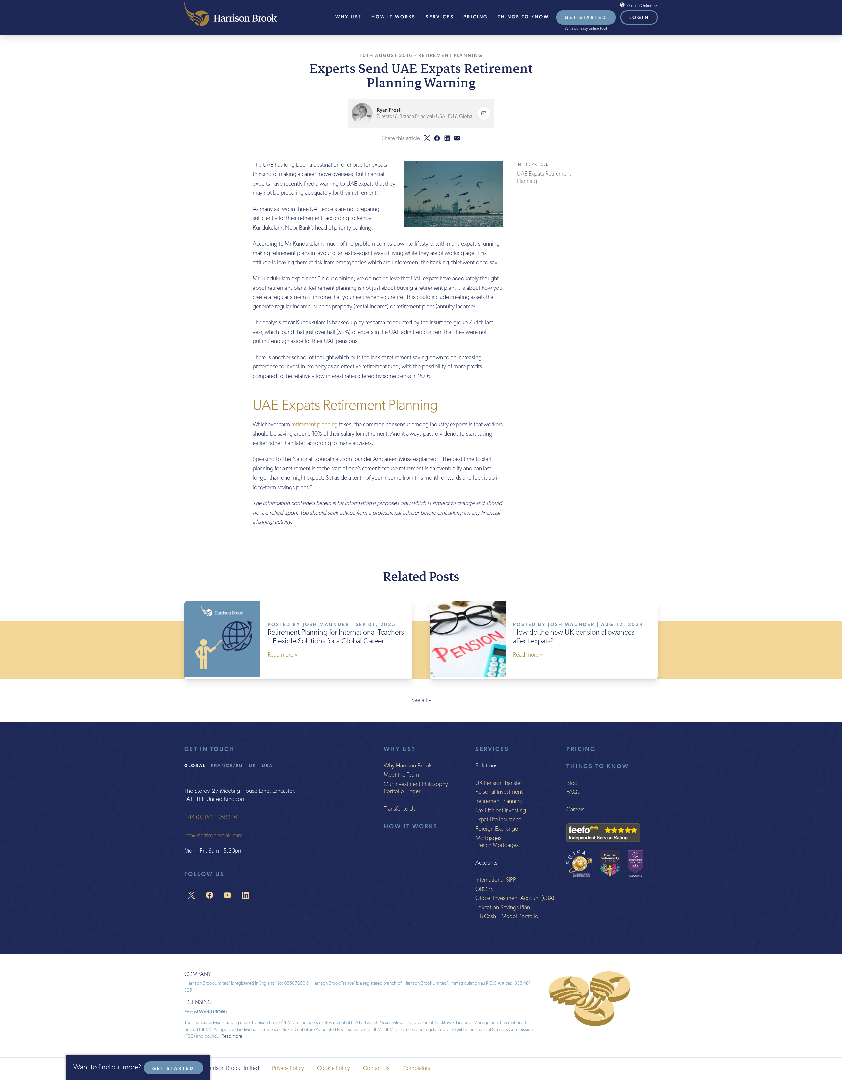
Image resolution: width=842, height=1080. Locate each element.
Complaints (416, 1069)
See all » (421, 701)
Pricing (475, 16)
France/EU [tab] (227, 765)
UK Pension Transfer (498, 784)
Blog (572, 784)
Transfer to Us (400, 809)
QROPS (484, 889)
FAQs (573, 792)
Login (639, 17)
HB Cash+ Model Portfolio (506, 917)
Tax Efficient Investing (500, 811)
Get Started (586, 17)
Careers (575, 810)
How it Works (411, 826)
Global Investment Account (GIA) (514, 899)
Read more (232, 1036)
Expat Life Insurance (498, 820)
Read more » (282, 655)
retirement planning (314, 425)
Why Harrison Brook (408, 766)
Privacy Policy (288, 1069)
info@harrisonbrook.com (213, 836)
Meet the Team (401, 775)
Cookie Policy (333, 1069)
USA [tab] (267, 765)
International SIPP (495, 880)
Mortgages (488, 838)
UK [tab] (252, 765)
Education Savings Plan (502, 908)
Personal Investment (499, 792)
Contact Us (376, 1069)
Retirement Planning (450, 55)
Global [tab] (195, 765)
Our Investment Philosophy (416, 785)
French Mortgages (497, 846)
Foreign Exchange (496, 829)
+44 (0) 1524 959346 (210, 818)
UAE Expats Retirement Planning (544, 178)
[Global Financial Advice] (230, 14)
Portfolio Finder (402, 792)
